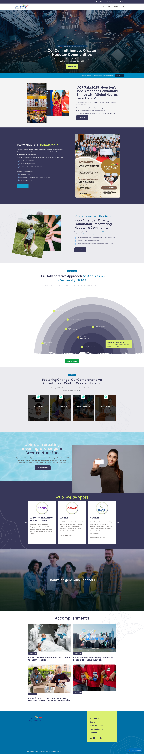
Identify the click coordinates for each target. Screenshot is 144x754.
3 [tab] (74, 71)
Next (142, 42)
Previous (1, 42)
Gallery (125, 6)
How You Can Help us (112, 1)
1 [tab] (69, 71)
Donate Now (76, 76)
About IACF (106, 6)
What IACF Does (100, 1)
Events (115, 7)
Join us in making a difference (92, 234)
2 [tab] (72, 71)
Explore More (37, 418)
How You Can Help (97, 729)
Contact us (123, 1)
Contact (93, 733)
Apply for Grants (72, 361)
